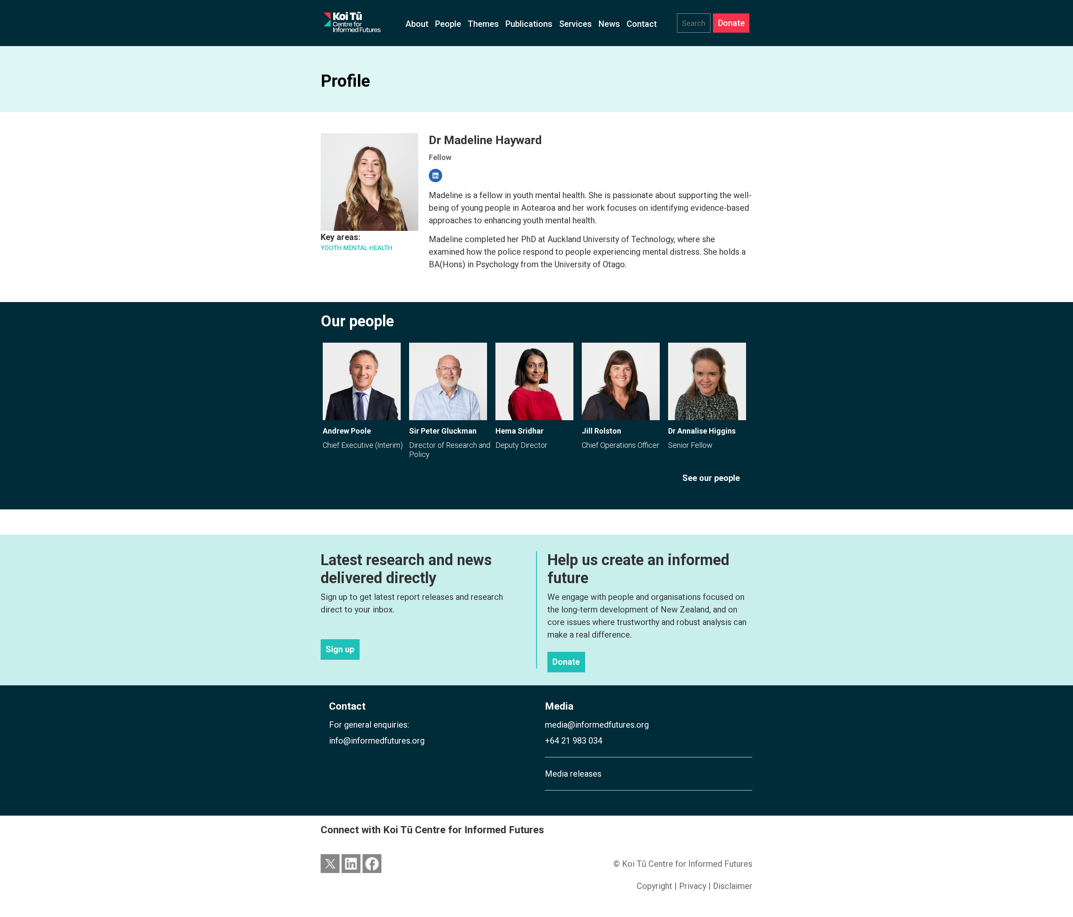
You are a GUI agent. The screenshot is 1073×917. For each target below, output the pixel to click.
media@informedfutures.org (597, 725)
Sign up (340, 650)
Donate (731, 23)
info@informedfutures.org (377, 741)
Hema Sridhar (519, 430)
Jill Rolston (601, 430)
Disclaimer (732, 886)
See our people (711, 478)
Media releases (573, 774)
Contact (642, 24)
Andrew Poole (347, 430)
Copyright (654, 886)
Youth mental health (356, 248)
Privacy (692, 886)
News (609, 24)
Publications (528, 24)
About (416, 24)
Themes (483, 24)
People (448, 24)
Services (575, 24)
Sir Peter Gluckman (443, 430)
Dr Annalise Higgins (702, 430)
